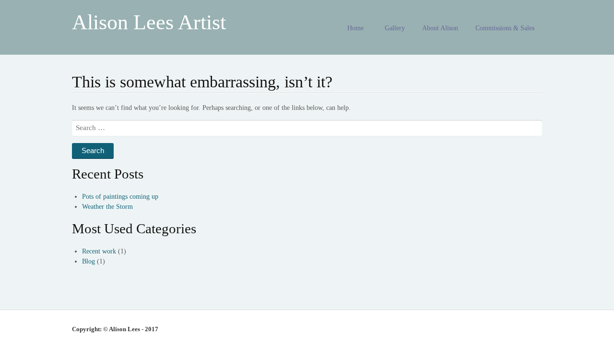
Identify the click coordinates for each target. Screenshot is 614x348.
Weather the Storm (107, 206)
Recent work (99, 251)
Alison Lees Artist (149, 22)
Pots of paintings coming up (120, 196)
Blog (88, 261)
